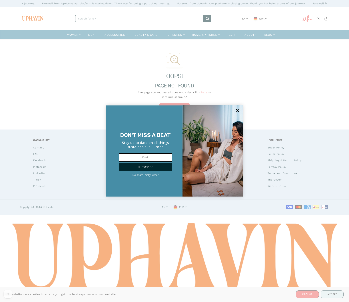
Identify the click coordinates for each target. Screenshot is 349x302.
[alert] (174, 151)
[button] (145, 167)
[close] (237, 110)
